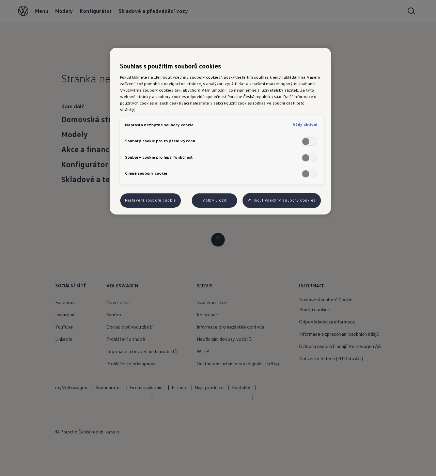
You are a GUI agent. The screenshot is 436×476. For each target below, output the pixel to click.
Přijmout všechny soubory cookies (282, 200)
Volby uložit (214, 200)
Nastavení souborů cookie (150, 200)
